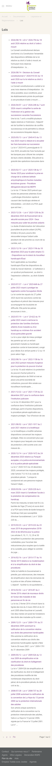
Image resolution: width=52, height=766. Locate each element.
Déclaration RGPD (32, 755)
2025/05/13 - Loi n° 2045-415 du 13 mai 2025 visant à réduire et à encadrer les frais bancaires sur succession (27, 140)
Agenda (33, 762)
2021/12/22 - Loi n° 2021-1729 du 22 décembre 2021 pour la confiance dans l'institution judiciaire (27, 395)
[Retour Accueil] (31, 6)
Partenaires (37, 751)
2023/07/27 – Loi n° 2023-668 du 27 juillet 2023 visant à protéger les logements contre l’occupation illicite (26, 287)
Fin (14, 737)
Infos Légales (16, 755)
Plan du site (7, 758)
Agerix (4, 755)
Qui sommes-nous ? (20, 751)
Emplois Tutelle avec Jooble (14, 762)
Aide (17, 758)
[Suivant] (10, 737)
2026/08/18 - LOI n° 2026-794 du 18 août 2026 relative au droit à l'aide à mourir (26, 43)
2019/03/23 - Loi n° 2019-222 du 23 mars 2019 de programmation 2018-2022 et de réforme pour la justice (26, 528)
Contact (5, 751)
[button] (7, 6)
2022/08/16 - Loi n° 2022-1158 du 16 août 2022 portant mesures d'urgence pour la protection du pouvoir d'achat (27, 362)
